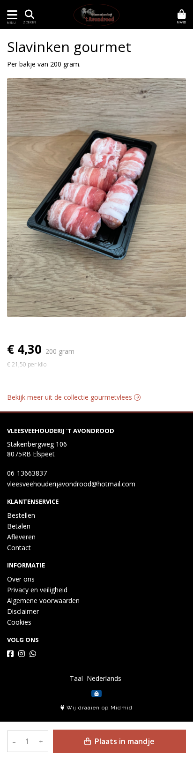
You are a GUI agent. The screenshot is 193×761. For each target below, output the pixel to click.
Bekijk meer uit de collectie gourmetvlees (70, 397)
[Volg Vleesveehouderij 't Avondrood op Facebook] (10, 654)
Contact (19, 547)
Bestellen (21, 515)
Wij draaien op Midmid (99, 708)
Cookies (19, 622)
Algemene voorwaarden (43, 600)
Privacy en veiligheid (37, 589)
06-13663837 (27, 473)
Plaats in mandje (124, 741)
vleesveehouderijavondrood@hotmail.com (71, 483)
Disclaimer (23, 611)
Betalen (18, 526)
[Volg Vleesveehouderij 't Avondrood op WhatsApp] (33, 654)
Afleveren (21, 536)
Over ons (21, 578)
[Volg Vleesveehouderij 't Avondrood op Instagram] (21, 654)
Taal (76, 678)
